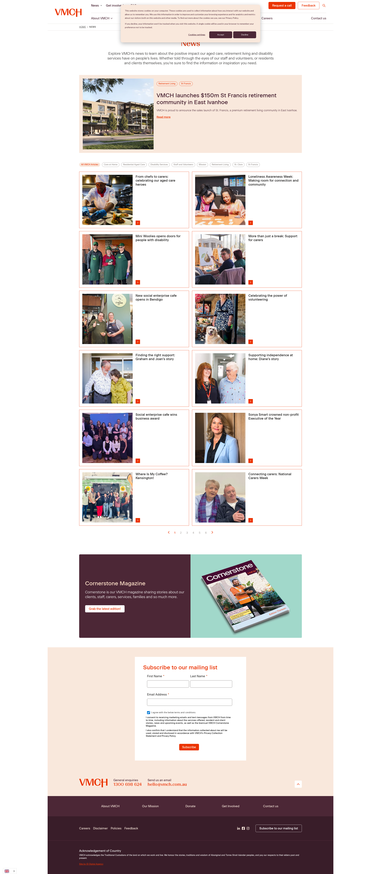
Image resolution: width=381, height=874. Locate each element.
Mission (202, 164)
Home (82, 27)
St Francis (253, 164)
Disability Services (159, 164)
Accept (220, 34)
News (95, 5)
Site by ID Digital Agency (91, 864)
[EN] (10, 871)
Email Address (157, 694)
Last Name (197, 676)
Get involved (115, 5)
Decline (244, 34)
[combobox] (10, 871)
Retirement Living (220, 164)
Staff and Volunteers (183, 164)
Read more (164, 117)
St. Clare (238, 164)
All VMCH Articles (89, 164)
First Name (154, 676)
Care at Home (110, 164)
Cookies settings (196, 34)
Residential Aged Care (134, 164)
